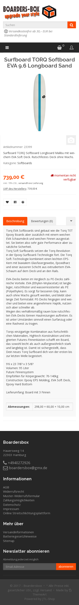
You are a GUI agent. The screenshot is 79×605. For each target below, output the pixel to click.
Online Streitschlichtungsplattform (26, 513)
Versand (46, 590)
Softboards (24, 163)
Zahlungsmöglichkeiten (18, 500)
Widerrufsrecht (13, 491)
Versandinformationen (18, 532)
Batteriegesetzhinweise (20, 536)
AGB (6, 487)
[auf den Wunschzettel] (7, 202)
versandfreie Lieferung (30, 183)
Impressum (11, 509)
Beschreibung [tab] (15, 221)
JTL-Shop (48, 599)
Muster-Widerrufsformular (21, 496)
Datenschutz (12, 505)
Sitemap (8, 541)
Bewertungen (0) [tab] (42, 221)
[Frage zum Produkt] (23, 202)
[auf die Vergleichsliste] (15, 202)
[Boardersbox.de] (39, 12)
